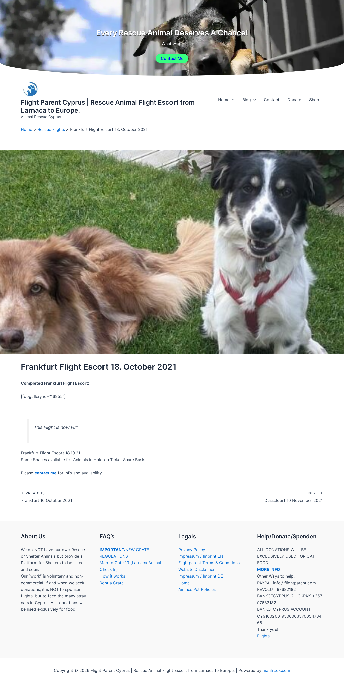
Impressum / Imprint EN (200, 556)
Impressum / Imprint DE (200, 576)
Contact (271, 99)
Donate (294, 99)
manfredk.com (276, 670)
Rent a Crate (112, 582)
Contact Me (172, 58)
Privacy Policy (191, 549)
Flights (263, 635)
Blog (246, 99)
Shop (314, 99)
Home (223, 99)
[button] (231, 100)
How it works (112, 576)
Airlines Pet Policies (197, 589)
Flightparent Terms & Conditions (209, 562)
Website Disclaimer (196, 569)
